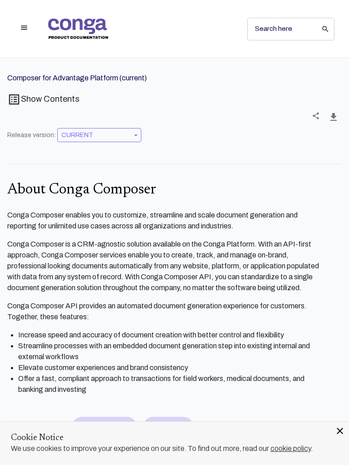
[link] (140, 29)
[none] (315, 115)
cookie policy (290, 448)
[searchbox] (319, 29)
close (339, 430)
